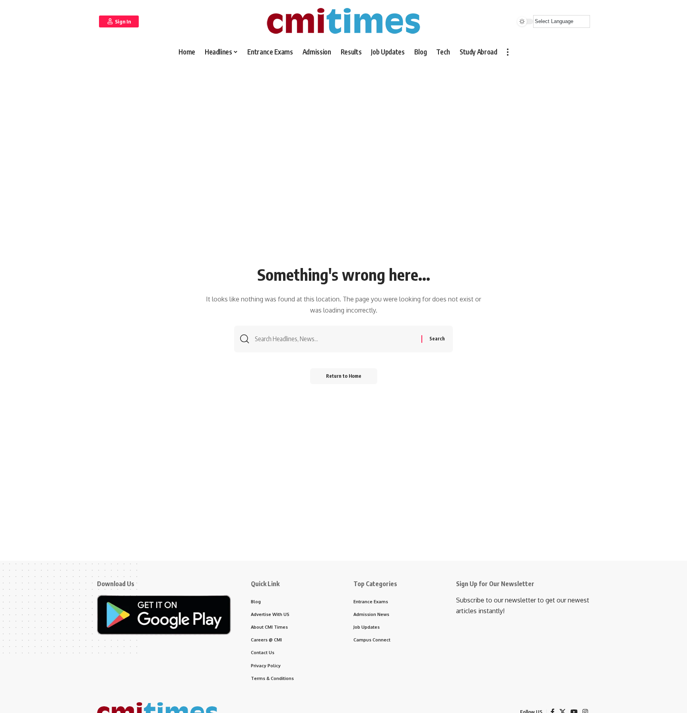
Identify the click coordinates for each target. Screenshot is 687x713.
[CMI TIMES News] (343, 21)
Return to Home (343, 376)
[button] (119, 21)
